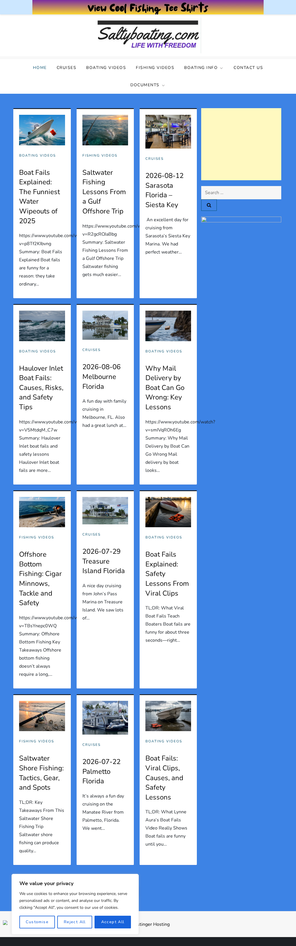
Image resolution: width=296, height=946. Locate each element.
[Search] (209, 205)
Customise (37, 922)
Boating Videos (106, 67)
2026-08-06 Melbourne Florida (101, 376)
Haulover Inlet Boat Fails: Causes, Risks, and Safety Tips (41, 388)
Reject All (75, 922)
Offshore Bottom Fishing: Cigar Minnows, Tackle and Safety (40, 578)
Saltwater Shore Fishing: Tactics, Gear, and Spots (41, 773)
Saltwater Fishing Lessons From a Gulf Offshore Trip (104, 192)
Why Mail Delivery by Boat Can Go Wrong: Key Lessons (164, 388)
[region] (75, 904)
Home (40, 67)
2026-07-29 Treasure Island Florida (103, 561)
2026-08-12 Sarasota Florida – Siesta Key (164, 190)
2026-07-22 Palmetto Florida (101, 771)
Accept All (113, 922)
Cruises (67, 67)
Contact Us (248, 67)
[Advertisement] (241, 144)
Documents (145, 85)
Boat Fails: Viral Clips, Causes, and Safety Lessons (164, 778)
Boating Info (201, 67)
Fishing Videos (155, 67)
